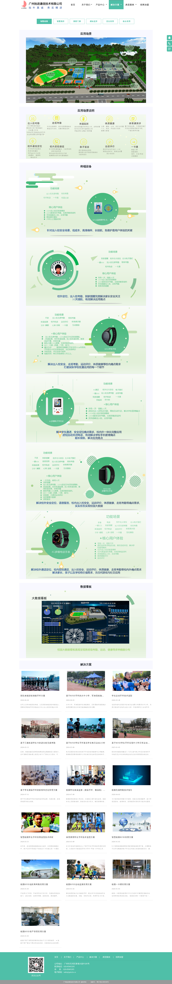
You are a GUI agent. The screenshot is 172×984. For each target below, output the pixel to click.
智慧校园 (44, 21)
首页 (73, 5)
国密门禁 (77, 21)
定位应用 (110, 21)
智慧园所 (61, 21)
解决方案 (115, 5)
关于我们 (86, 5)
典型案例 (130, 5)
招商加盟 (144, 5)
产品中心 (100, 5)
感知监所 (94, 21)
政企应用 (127, 21)
